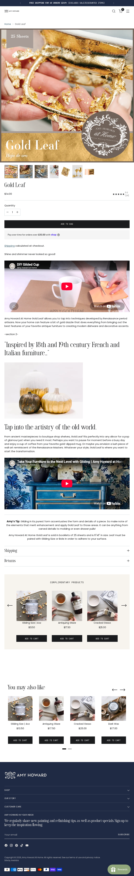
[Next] (113, 3)
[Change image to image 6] (77, 171)
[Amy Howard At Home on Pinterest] (17, 846)
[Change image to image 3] (41, 171)
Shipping (9, 245)
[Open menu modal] (128, 11)
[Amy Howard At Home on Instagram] (12, 846)
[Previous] (20, 3)
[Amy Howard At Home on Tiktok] (22, 846)
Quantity (9, 205)
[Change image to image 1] (11, 171)
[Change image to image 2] (26, 171)
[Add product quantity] (17, 212)
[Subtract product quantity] (7, 212)
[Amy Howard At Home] (11, 11)
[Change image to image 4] (54, 171)
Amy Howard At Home (32, 857)
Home (7, 24)
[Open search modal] (113, 11)
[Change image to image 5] (65, 171)
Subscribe (124, 834)
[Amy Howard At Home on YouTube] (27, 846)
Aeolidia (15, 860)
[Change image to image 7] (89, 171)
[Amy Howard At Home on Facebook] (6, 846)
